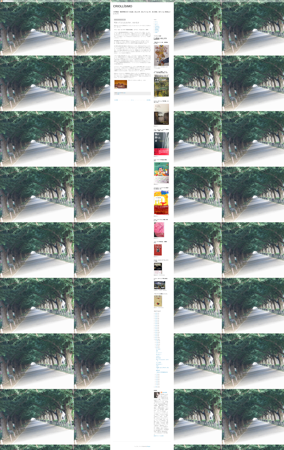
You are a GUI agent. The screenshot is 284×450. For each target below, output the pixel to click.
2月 (157, 383)
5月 (157, 377)
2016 (156, 328)
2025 (156, 313)
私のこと (156, 24)
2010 (156, 339)
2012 (156, 335)
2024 (156, 315)
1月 (157, 384)
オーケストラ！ (159, 352)
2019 (156, 323)
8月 (157, 347)
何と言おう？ (158, 354)
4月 (157, 379)
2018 (156, 325)
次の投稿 (116, 100)
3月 (157, 381)
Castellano (157, 26)
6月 (157, 376)
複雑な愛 (158, 370)
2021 (156, 320)
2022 (156, 318)
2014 (156, 332)
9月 (157, 345)
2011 (156, 337)
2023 (156, 316)
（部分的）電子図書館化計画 (162, 372)
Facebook (157, 30)
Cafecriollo (164, 392)
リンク (156, 23)
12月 (157, 340)
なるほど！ (158, 356)
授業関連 (156, 29)
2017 (156, 327)
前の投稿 (148, 100)
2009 (156, 386)
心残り (157, 365)
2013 (156, 334)
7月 (157, 374)
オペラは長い (158, 362)
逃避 (157, 350)
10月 (157, 344)
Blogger (148, 446)
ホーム (132, 100)
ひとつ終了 (158, 349)
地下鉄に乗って (159, 364)
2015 (156, 330)
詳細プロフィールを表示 (159, 435)
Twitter (156, 32)
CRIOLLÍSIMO (122, 6)
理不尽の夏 (158, 357)
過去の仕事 (157, 27)
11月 (157, 342)
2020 (156, 321)
